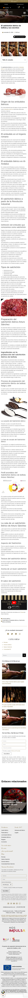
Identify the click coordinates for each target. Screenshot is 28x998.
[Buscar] (24, 655)
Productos (4, 827)
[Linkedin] (17, 903)
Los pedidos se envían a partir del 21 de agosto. (14, 1)
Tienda (22, 612)
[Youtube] (14, 903)
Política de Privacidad (15, 750)
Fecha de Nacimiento (6, 882)
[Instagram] (20, 903)
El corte (3, 848)
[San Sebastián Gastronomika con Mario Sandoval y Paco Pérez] (14, 800)
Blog (2, 854)
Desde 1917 (18, 827)
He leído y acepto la (11, 750)
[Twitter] (11, 903)
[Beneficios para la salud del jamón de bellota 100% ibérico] (14, 717)
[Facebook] (8, 903)
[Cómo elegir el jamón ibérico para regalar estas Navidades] (14, 671)
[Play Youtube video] (14, 602)
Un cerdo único (6, 845)
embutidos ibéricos (8, 109)
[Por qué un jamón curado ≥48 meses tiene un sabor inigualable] (14, 694)
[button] (24, 13)
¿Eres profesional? (7, 851)
